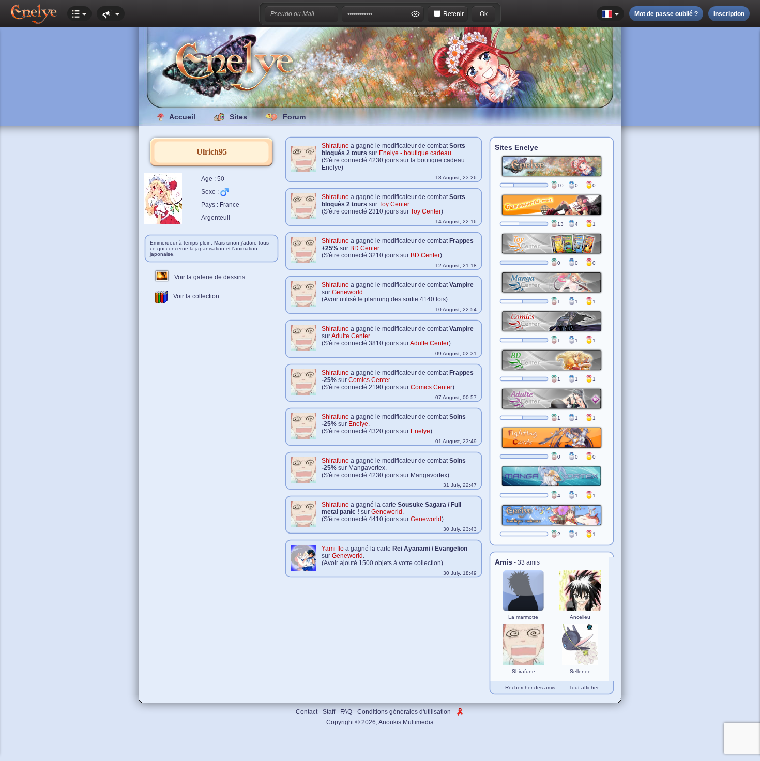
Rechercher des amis (530, 687)
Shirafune (335, 145)
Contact (306, 712)
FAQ (346, 712)
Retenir (453, 14)
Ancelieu (580, 617)
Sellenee (580, 671)
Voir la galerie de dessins (207, 277)
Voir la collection (194, 296)
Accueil (182, 117)
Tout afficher (584, 687)
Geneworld (347, 292)
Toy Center (394, 204)
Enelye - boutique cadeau (415, 153)
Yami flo (333, 548)
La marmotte (523, 617)
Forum (294, 117)
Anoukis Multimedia (406, 722)
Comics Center (369, 380)
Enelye (358, 424)
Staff (329, 712)
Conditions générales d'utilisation (404, 712)
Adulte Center (350, 336)
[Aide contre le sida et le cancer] (460, 712)
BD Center (364, 248)
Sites (238, 117)
